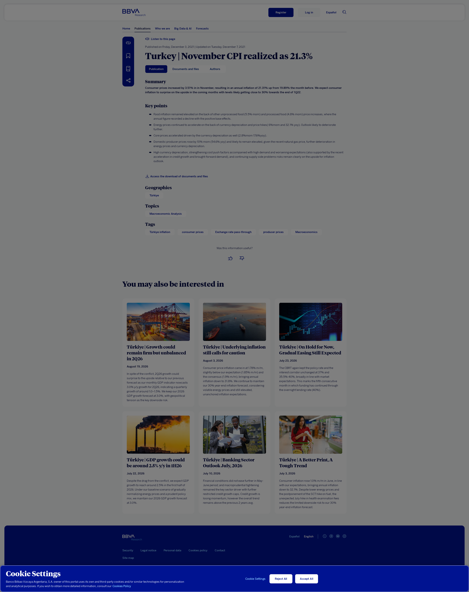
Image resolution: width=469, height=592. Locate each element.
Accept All (306, 578)
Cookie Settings (255, 578)
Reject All (281, 578)
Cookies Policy (121, 586)
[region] (234, 578)
